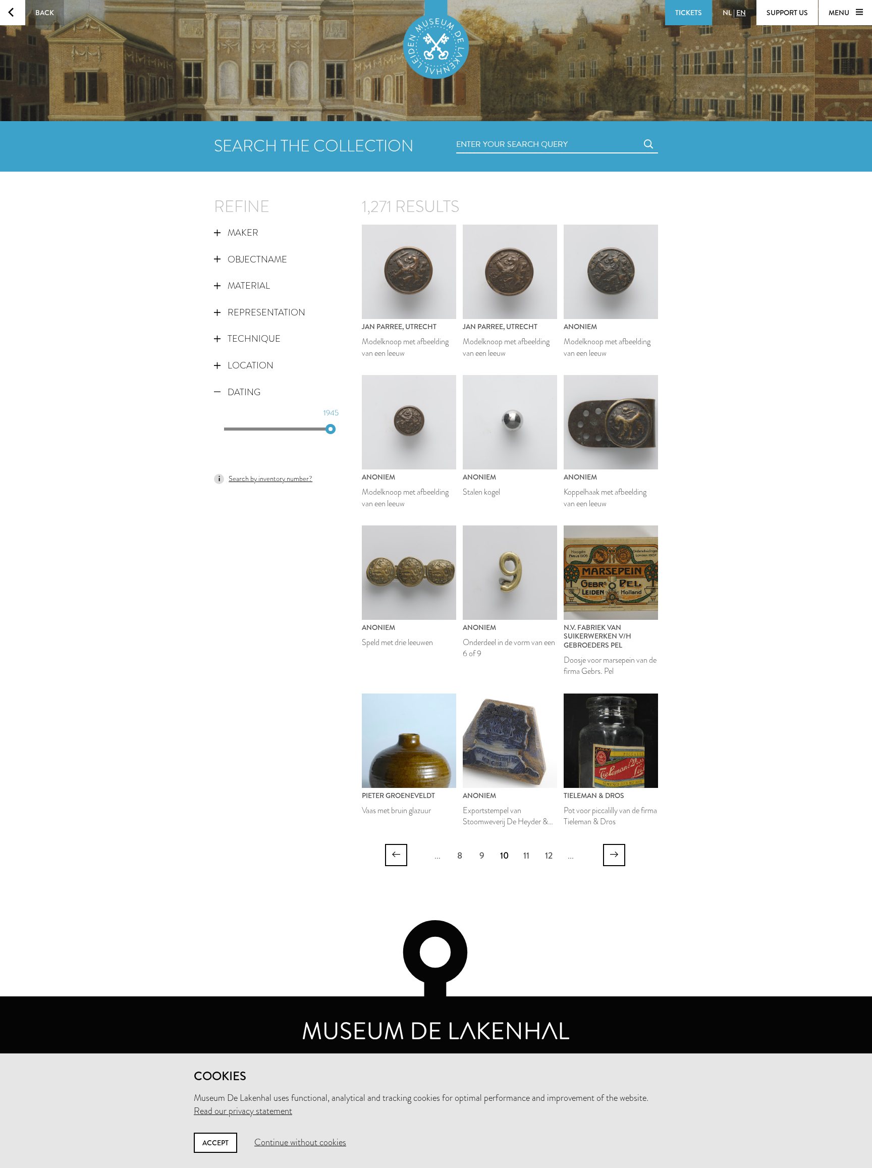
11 (526, 855)
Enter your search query (491, 133)
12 (549, 855)
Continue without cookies (300, 1142)
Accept (215, 1143)
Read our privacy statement (243, 1111)
